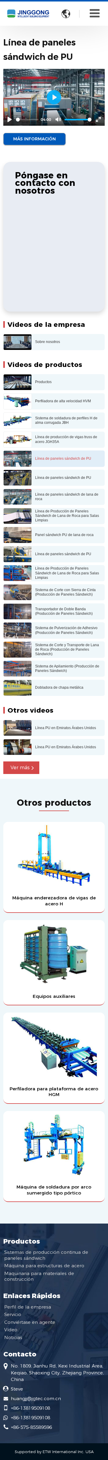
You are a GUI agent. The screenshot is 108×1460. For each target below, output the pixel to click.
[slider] (27, 119)
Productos (21, 1241)
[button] (21, 767)
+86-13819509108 (30, 1408)
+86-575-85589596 (31, 1427)
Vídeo (10, 1329)
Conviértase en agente (29, 1322)
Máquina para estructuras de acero (44, 1265)
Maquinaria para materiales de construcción (39, 1276)
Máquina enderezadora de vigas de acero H (54, 900)
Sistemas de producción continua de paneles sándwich (46, 1255)
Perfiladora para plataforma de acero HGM (54, 1091)
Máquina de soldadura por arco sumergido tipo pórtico (53, 1189)
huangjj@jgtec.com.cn (36, 1398)
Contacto (19, 1354)
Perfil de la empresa (27, 1307)
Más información (34, 139)
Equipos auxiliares (54, 996)
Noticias (13, 1337)
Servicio (12, 1314)
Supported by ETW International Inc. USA (54, 1452)
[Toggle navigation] (94, 13)
